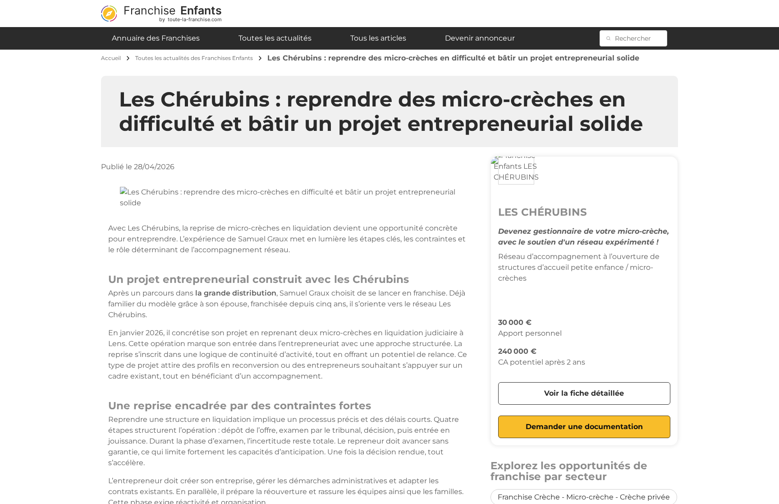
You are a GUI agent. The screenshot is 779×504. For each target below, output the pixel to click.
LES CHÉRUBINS (542, 212)
